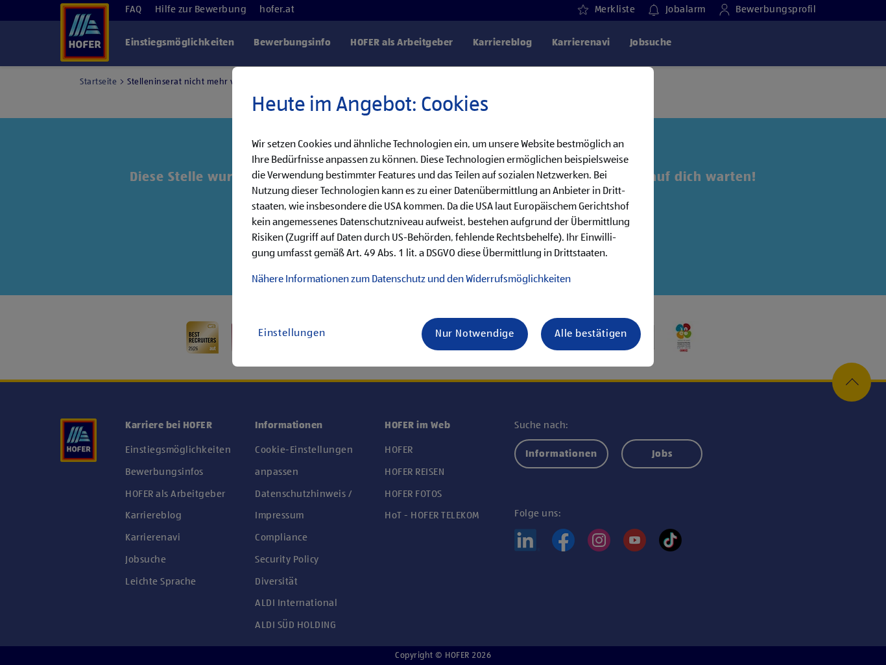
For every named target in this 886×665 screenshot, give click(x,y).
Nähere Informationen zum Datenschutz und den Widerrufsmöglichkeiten (411, 279)
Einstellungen (291, 333)
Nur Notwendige (474, 334)
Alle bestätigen (591, 334)
